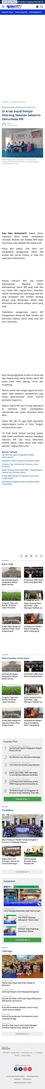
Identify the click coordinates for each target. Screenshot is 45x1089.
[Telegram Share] (36, 556)
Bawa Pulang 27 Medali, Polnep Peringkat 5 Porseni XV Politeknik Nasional (20, 841)
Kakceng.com (27, 1052)
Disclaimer (27, 1079)
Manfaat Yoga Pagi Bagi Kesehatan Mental (28, 930)
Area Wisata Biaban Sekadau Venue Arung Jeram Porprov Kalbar (20, 1008)
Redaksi (17, 1079)
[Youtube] (30, 1069)
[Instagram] (25, 1069)
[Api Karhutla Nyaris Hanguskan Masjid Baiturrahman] (11, 572)
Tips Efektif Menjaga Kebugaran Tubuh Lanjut (28, 918)
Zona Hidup (26, 1055)
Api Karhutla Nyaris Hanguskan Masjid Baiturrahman (18, 456)
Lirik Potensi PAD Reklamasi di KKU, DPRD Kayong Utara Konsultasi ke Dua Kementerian (23, 782)
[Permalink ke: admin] (4, 124)
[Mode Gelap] (37, 7)
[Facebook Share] (21, 556)
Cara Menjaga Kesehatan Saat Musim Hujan (22, 911)
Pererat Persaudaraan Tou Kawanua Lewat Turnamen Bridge (20, 1017)
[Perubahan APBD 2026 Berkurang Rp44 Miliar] (33, 572)
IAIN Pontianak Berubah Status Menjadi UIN (30, 861)
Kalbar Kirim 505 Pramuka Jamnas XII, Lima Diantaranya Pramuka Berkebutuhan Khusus (11, 861)
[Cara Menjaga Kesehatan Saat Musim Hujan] (22, 895)
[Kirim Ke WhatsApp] (41, 556)
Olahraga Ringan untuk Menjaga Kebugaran (20, 992)
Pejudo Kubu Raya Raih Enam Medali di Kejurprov (18, 984)
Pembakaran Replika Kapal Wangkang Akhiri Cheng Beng (21, 483)
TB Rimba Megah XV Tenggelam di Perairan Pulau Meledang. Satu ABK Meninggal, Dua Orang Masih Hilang (24, 791)
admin (9, 123)
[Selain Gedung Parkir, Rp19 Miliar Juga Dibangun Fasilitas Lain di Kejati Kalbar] (33, 595)
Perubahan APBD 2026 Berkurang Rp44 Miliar (21, 461)
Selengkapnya (22, 799)
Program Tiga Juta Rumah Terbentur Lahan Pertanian (20, 465)
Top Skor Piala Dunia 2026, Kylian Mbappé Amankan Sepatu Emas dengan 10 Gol (19, 1026)
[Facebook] (16, 1069)
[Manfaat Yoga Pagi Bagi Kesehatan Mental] (10, 930)
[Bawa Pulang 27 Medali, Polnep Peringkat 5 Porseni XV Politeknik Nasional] (22, 826)
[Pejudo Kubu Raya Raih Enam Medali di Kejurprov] (22, 966)
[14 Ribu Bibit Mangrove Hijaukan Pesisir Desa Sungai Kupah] (11, 618)
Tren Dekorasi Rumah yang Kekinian (24, 765)
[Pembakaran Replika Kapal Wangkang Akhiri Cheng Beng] (33, 618)
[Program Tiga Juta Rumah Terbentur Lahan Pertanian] (11, 595)
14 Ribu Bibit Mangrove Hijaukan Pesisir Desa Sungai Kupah (20, 477)
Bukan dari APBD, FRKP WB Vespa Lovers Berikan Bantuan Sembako (23, 774)
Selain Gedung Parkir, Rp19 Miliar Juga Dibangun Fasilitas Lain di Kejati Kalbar (22, 471)
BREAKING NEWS (8, 107)
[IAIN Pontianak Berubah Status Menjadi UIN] (33, 851)
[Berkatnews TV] (14, 7)
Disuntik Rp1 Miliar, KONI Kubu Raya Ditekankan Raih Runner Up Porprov (21, 999)
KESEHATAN (20, 107)
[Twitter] (20, 1069)
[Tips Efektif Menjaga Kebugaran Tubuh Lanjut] (10, 919)
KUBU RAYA (30, 107)
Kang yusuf (15, 1052)
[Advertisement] (22, 43)
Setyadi (6, 1052)
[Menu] (3, 7)
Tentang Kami (32, 1076)
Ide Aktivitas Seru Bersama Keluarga (24, 757)
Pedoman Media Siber (15, 1076)
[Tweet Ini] (26, 556)
